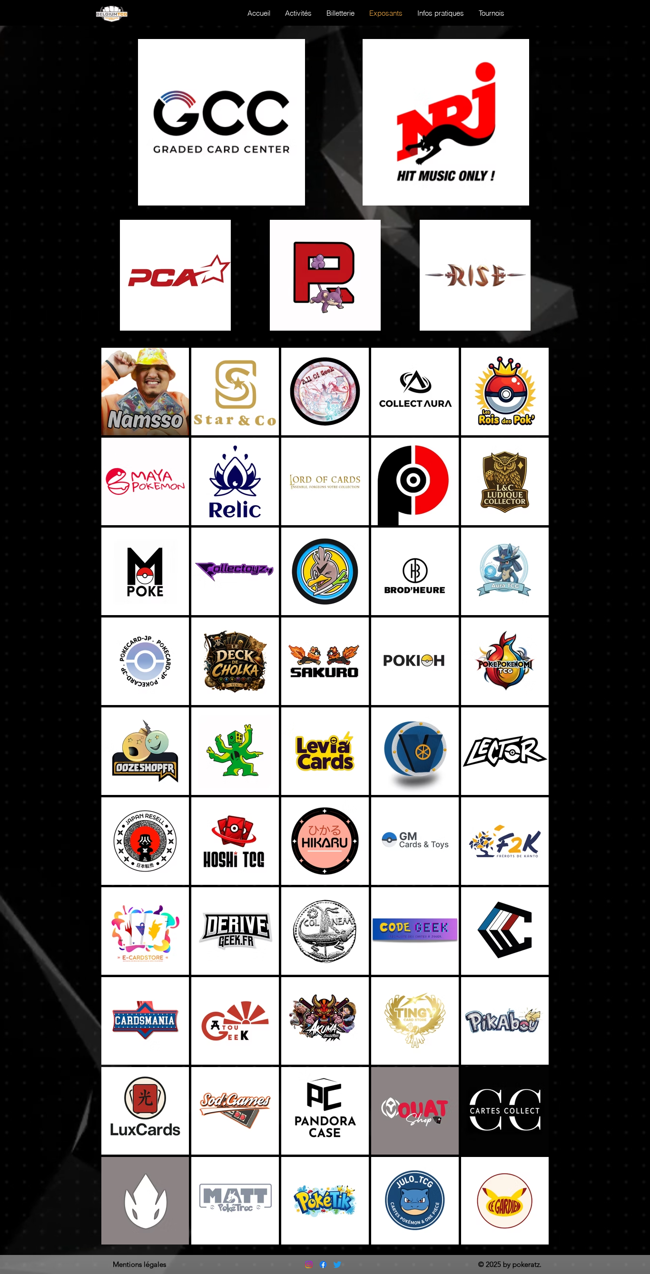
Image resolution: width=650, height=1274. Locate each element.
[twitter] (337, 1264)
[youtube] (309, 1264)
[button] (491, 13)
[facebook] (323, 1264)
